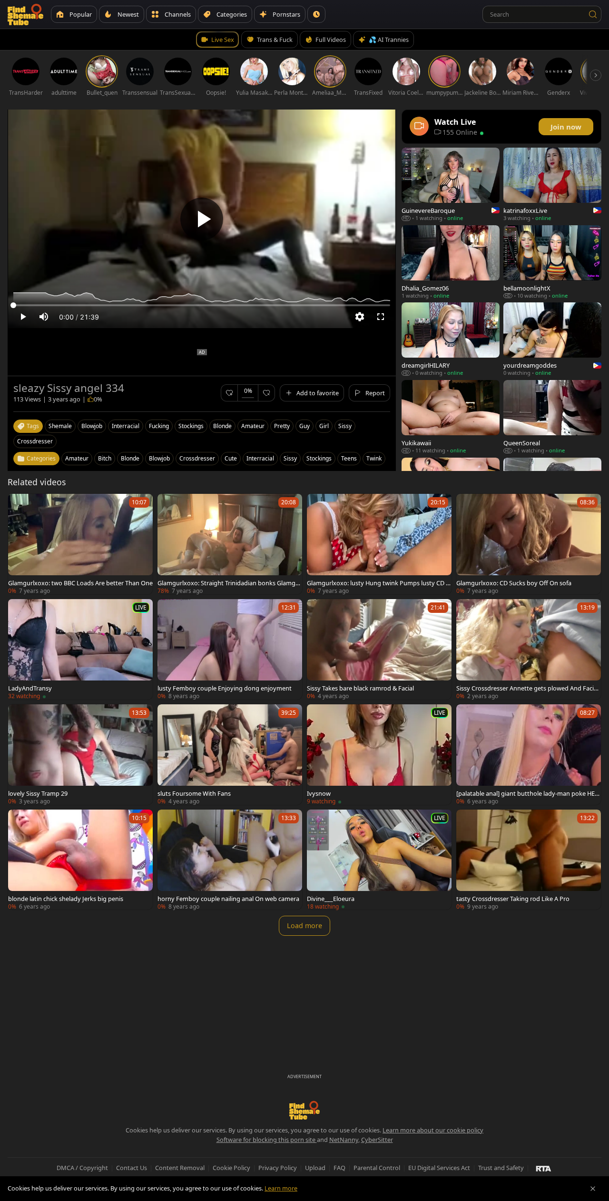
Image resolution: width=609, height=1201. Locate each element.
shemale (60, 426)
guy (304, 426)
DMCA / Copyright (82, 1167)
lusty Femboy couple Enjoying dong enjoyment (224, 688)
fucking (159, 426)
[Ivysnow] (379, 754)
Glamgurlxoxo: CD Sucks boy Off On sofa (513, 583)
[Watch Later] (316, 14)
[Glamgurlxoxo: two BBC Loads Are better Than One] (80, 544)
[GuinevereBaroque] (451, 184)
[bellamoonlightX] (552, 262)
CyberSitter (377, 1139)
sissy (345, 426)
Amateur (76, 458)
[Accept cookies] (592, 1188)
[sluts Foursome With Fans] (229, 754)
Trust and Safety (501, 1167)
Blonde (130, 458)
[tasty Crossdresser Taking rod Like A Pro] (528, 860)
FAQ (339, 1167)
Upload (315, 1167)
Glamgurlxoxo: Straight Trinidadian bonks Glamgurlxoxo (229, 583)
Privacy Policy (277, 1167)
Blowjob (159, 458)
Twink (374, 458)
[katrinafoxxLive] (552, 184)
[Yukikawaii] (451, 417)
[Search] (593, 14)
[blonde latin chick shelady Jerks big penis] (80, 860)
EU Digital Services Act (439, 1167)
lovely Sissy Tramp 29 (38, 793)
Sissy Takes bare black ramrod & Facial (360, 688)
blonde (222, 426)
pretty (282, 426)
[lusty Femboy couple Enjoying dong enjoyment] (229, 649)
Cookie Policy (231, 1167)
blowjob (91, 426)
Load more (304, 925)
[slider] (201, 305)
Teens (349, 458)
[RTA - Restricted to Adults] (543, 1168)
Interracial (260, 458)
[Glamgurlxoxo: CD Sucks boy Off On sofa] (528, 544)
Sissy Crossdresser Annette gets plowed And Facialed (527, 688)
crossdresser (35, 441)
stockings (191, 426)
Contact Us (131, 1167)
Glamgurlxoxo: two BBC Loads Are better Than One (80, 583)
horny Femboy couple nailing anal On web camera (228, 898)
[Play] (201, 219)
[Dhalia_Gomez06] (451, 262)
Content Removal (180, 1167)
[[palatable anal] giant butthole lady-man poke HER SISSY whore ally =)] (528, 754)
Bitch (104, 458)
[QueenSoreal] (552, 417)
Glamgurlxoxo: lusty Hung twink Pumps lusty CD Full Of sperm (378, 583)
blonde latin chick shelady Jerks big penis (65, 898)
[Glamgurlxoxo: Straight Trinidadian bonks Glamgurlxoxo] (229, 544)
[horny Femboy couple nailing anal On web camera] (229, 860)
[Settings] (359, 316)
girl (324, 426)
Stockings (319, 458)
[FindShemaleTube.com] (25, 14)
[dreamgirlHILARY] (451, 339)
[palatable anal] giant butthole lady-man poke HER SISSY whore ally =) (527, 793)
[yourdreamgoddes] (552, 339)
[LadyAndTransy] (80, 649)
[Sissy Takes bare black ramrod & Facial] (379, 649)
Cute (231, 458)
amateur (253, 426)
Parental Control (377, 1167)
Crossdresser (197, 458)
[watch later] (19, 505)
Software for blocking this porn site (266, 1139)
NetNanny (343, 1139)
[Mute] (43, 316)
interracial (125, 426)
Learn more (281, 1188)
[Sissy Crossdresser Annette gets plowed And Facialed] (528, 649)
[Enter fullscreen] (380, 316)
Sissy (290, 458)
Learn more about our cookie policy (433, 1130)
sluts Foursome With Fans (194, 793)
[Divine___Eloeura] (379, 860)
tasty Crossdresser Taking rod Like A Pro (513, 898)
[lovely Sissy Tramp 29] (80, 754)
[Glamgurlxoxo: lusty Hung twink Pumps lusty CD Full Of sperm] (379, 544)
